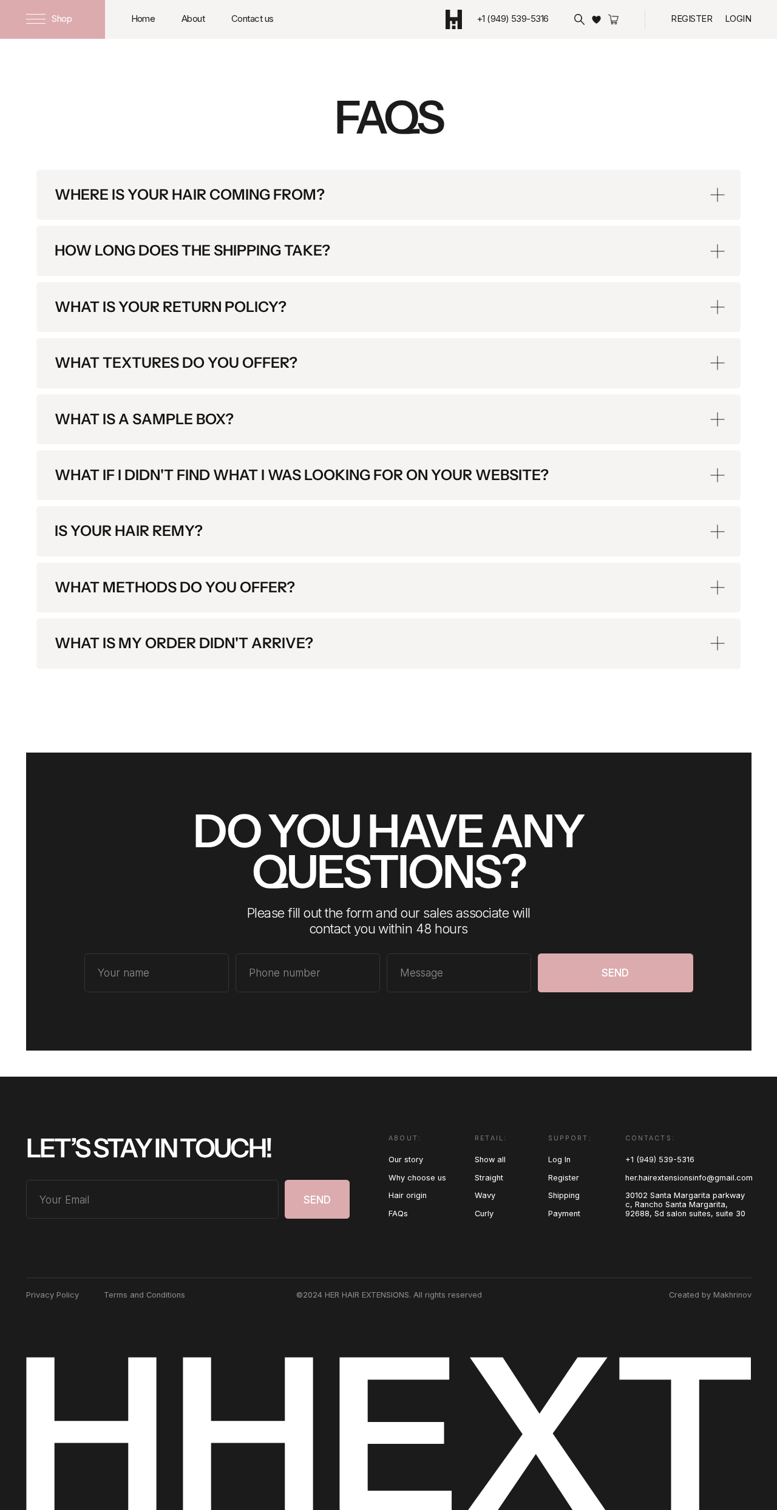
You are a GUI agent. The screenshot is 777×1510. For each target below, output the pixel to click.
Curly (484, 1213)
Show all (490, 1159)
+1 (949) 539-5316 (659, 1159)
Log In (559, 1159)
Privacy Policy (52, 1294)
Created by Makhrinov (710, 1294)
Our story (405, 1159)
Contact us (252, 18)
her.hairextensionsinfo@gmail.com (689, 1177)
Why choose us (417, 1177)
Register (691, 18)
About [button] (193, 18)
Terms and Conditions (144, 1294)
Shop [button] (62, 18)
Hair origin (407, 1195)
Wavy (485, 1195)
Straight (489, 1177)
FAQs (398, 1213)
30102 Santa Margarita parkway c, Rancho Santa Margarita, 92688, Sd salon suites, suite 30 (685, 1204)
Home (143, 18)
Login (738, 18)
